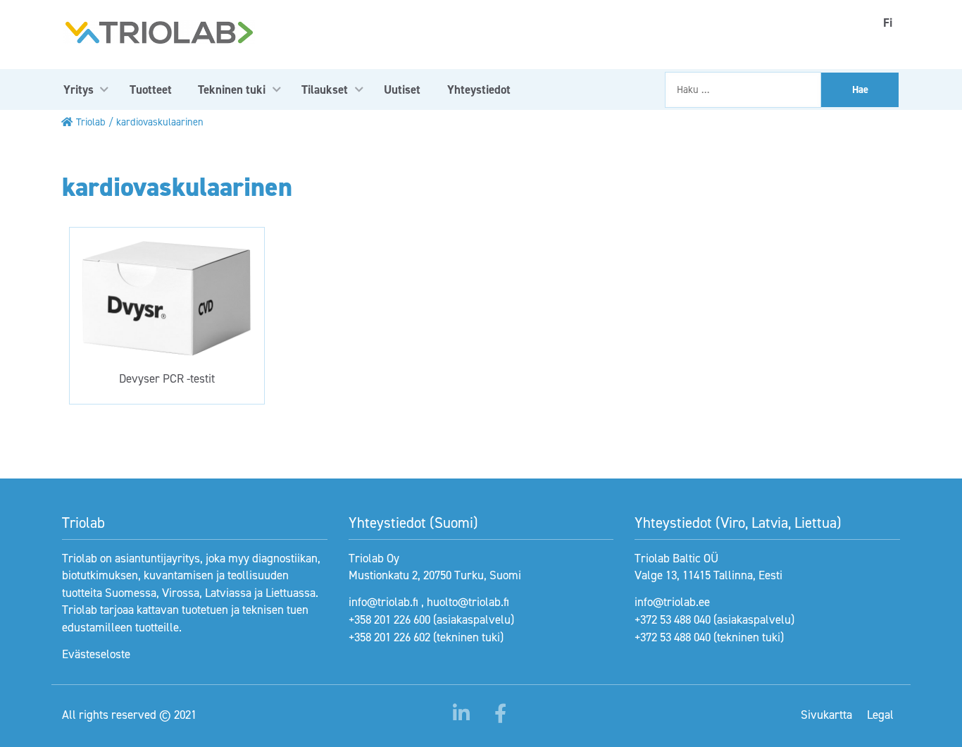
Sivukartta (826, 714)
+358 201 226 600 (389, 619)
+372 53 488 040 (673, 619)
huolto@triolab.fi (468, 602)
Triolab (91, 122)
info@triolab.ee (672, 602)
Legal (880, 714)
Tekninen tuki (232, 89)
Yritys (78, 89)
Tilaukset (324, 89)
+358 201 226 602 (389, 637)
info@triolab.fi (383, 602)
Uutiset (402, 89)
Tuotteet (151, 89)
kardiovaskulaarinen (160, 122)
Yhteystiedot (479, 89)
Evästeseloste (96, 654)
